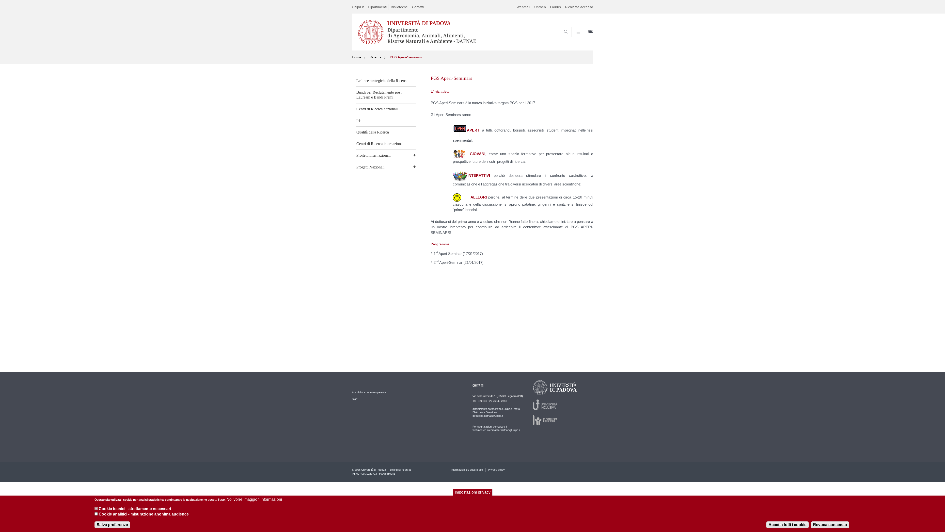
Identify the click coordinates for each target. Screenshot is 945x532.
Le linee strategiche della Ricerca (382, 81)
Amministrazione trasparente (369, 392)
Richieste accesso (579, 7)
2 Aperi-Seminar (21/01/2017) (459, 262)
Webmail (523, 7)
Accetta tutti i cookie (787, 524)
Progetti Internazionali (373, 155)
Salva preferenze (112, 524)
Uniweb (540, 7)
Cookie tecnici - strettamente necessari (135, 509)
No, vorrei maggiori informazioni (254, 499)
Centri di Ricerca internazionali (380, 144)
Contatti (418, 7)
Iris (358, 120)
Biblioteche (399, 7)
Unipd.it (358, 7)
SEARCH (584, 38)
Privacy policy (496, 469)
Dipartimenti (377, 7)
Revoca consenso (830, 524)
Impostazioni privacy (472, 492)
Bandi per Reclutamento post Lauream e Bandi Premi (378, 94)
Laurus (555, 7)
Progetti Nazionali (370, 167)
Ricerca (375, 57)
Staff (354, 399)
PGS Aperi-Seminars (406, 57)
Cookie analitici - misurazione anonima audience (144, 514)
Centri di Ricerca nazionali (377, 109)
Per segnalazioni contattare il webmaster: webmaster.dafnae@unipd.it (496, 428)
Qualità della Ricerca (372, 132)
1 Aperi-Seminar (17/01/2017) (458, 253)
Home (356, 57)
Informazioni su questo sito (467, 469)
